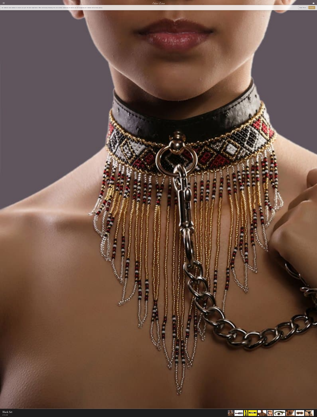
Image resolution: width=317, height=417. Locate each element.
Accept (312, 7)
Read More (302, 7)
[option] (231, 413)
